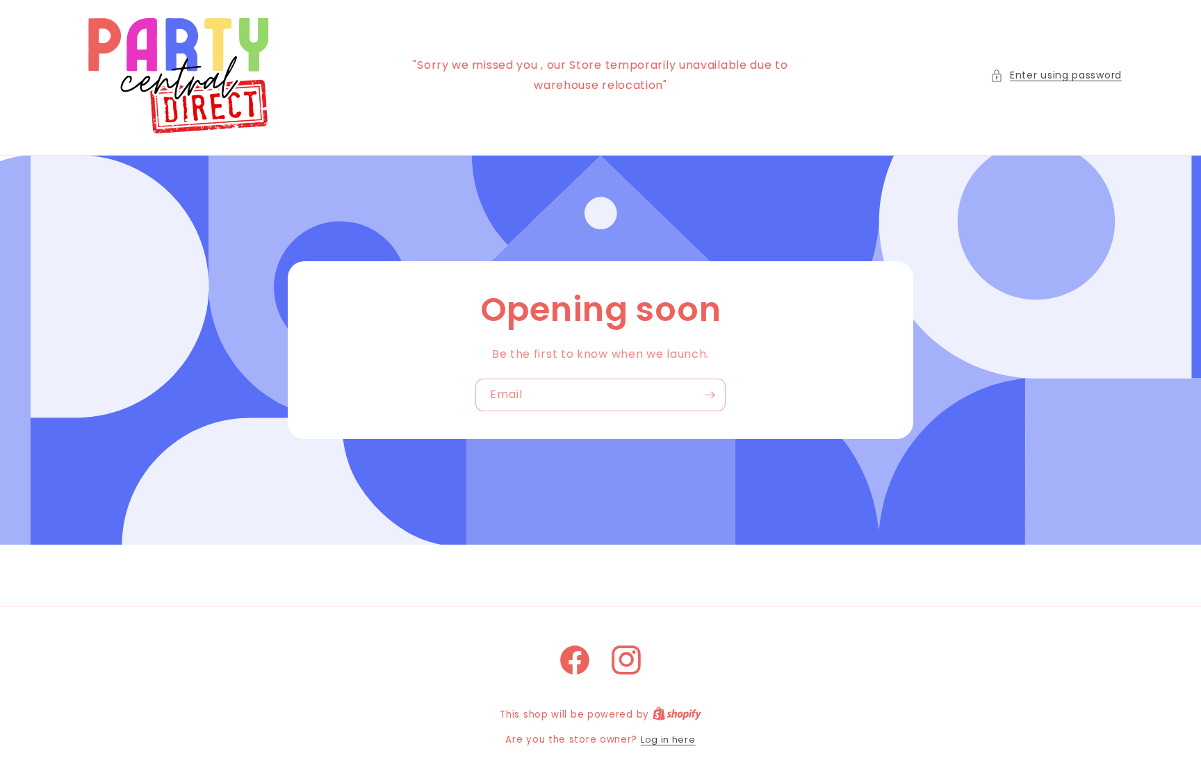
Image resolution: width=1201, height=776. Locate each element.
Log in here (668, 739)
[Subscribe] (709, 395)
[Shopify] (677, 714)
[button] (1056, 75)
